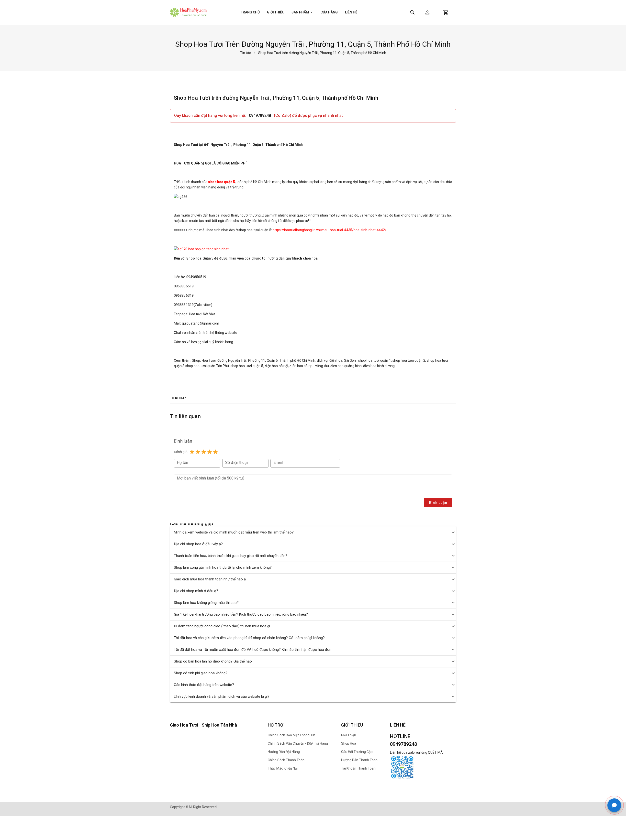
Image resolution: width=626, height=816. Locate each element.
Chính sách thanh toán (286, 760)
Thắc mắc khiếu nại (283, 768)
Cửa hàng (329, 12)
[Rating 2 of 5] (198, 452)
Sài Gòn (350, 360)
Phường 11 (256, 360)
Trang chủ (250, 12)
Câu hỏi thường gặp (357, 751)
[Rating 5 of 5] (215, 452)
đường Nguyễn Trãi (232, 360)
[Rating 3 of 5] (204, 452)
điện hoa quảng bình (346, 366)
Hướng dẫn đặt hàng (284, 751)
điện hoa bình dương (379, 366)
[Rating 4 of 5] (209, 452)
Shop (196, 360)
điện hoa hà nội (276, 366)
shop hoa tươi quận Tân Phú (207, 366)
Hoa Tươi (209, 360)
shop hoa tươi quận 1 (374, 360)
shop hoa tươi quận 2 (408, 360)
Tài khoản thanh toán (358, 768)
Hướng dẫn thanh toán (359, 760)
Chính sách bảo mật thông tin (291, 735)
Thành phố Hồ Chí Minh (297, 360)
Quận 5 (272, 360)
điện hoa (336, 360)
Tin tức (245, 53)
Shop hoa (348, 743)
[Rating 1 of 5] (192, 452)
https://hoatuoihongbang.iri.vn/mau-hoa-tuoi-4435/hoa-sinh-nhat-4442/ (329, 230)
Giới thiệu (275, 12)
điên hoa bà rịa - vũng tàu (309, 366)
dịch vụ (322, 360)
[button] (427, 12)
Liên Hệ (351, 12)
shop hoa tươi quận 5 (247, 366)
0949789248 (260, 115)
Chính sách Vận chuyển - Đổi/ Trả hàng (298, 743)
